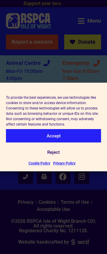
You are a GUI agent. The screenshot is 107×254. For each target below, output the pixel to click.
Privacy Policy (64, 163)
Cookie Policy (39, 163)
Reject (53, 152)
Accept (54, 136)
